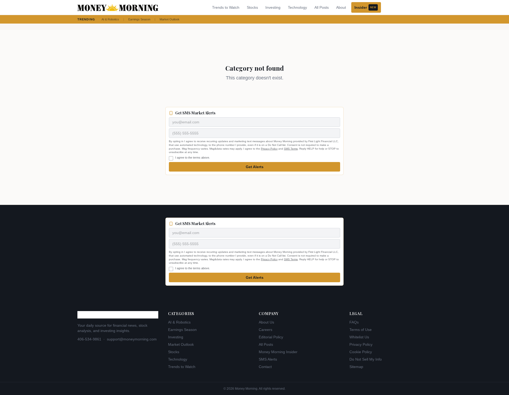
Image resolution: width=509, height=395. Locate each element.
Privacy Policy (269, 148)
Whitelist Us (359, 337)
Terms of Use (360, 329)
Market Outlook (169, 19)
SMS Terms (291, 148)
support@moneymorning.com (132, 339)
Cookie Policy (360, 352)
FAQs (354, 322)
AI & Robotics (110, 19)
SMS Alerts (268, 359)
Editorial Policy (271, 337)
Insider (365, 7)
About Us (266, 322)
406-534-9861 (89, 339)
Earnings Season (139, 19)
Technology (297, 7)
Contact (265, 367)
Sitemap (356, 367)
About (341, 7)
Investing (272, 7)
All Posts (321, 7)
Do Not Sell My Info (365, 359)
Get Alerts (255, 167)
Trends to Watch (225, 7)
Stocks (252, 7)
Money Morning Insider (278, 352)
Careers (265, 329)
